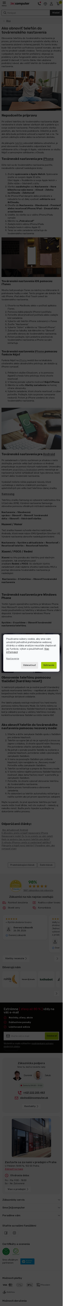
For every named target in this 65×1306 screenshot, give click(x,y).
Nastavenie (12, 658)
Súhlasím (48, 665)
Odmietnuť (29, 665)
